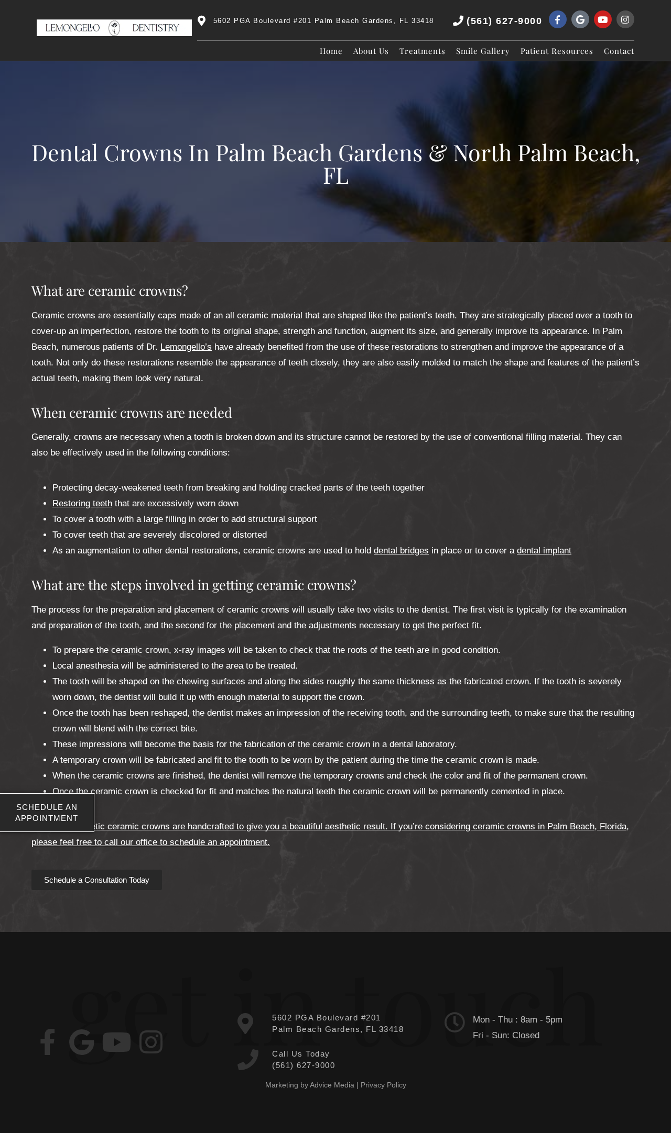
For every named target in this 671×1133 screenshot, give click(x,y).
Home (331, 51)
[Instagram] (625, 19)
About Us (371, 51)
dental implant (544, 551)
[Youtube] (603, 19)
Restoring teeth (82, 503)
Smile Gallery (483, 51)
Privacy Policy (383, 1085)
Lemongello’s (186, 347)
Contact (619, 51)
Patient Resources (557, 51)
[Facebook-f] (558, 19)
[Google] (580, 19)
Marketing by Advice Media (309, 1085)
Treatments (422, 51)
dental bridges (401, 551)
